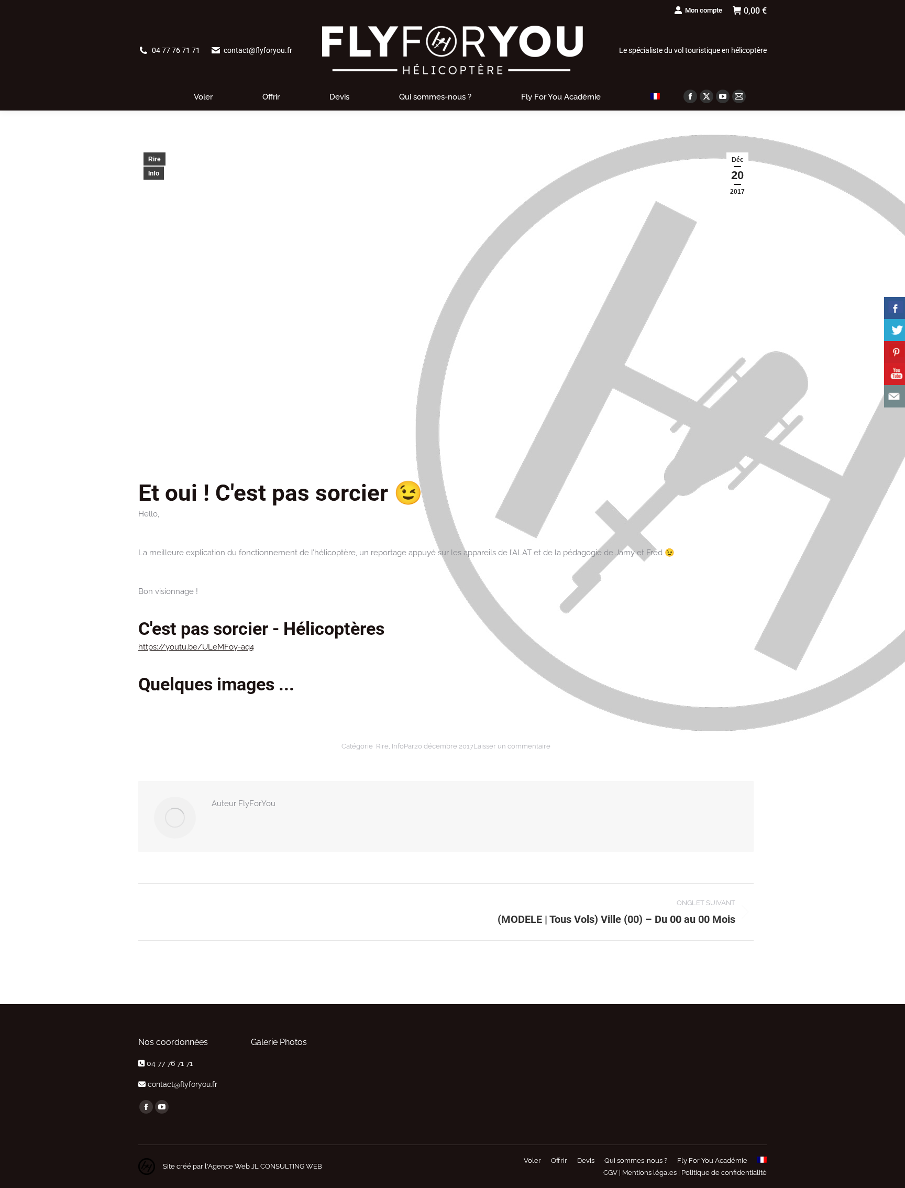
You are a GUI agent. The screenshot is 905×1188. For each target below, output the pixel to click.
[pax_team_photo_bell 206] (261, 1091)
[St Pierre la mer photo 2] (283, 1070)
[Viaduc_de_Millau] (326, 1070)
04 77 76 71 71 (176, 50)
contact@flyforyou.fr (258, 50)
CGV (610, 1172)
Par (409, 746)
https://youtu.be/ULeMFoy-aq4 (196, 647)
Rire (154, 159)
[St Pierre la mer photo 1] (304, 1070)
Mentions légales (649, 1172)
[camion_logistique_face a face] (283, 1091)
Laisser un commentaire (511, 746)
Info (153, 173)
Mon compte (703, 10)
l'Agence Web (226, 1166)
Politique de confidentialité (724, 1172)
